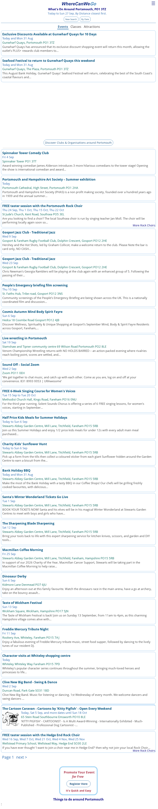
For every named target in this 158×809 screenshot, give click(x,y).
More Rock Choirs (144, 225)
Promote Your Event (79, 774)
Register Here (78, 784)
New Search (71, 19)
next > (21, 757)
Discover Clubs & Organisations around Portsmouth (78, 142)
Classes (76, 27)
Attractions (92, 27)
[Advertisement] (78, 110)
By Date (85, 19)
